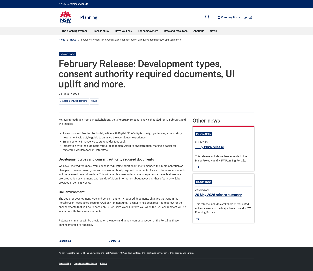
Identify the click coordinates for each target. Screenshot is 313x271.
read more (197, 167)
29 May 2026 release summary (218, 195)
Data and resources (175, 31)
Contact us (114, 241)
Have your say (123, 31)
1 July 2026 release (209, 147)
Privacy (103, 264)
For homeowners (148, 31)
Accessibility (65, 264)
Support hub (65, 241)
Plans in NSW (101, 31)
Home (62, 39)
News (213, 31)
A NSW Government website (73, 4)
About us (198, 31)
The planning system (74, 31)
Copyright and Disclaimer (85, 264)
